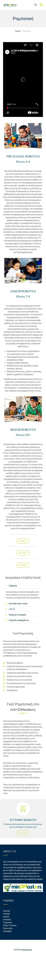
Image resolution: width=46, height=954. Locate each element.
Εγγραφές (7, 931)
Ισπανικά (7, 919)
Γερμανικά (7, 922)
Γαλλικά (6, 914)
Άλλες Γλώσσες (10, 925)
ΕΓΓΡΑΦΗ (23, 541)
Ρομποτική (7, 928)
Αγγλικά (6, 911)
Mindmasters (26, 949)
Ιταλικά (6, 916)
